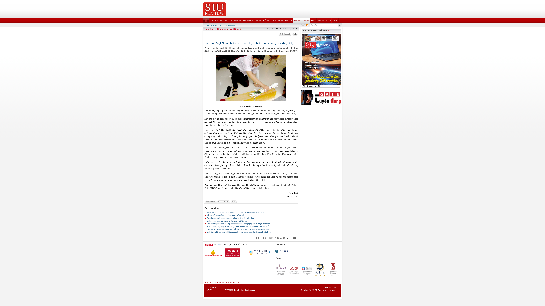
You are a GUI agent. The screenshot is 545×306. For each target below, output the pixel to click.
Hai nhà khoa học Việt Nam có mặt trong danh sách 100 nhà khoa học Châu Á (238, 227)
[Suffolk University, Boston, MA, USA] (309, 269)
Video (239, 282)
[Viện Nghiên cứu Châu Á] (261, 252)
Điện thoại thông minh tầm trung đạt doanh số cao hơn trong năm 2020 (235, 212)
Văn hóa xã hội (248, 20)
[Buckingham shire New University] (296, 269)
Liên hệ (335, 288)
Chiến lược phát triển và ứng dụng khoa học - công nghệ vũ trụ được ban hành (238, 224)
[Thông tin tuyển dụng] (321, 97)
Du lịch (273, 20)
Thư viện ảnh (230, 282)
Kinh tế (313, 20)
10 (278, 238)
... (281, 238)
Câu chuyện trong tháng (218, 20)
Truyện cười (209, 282)
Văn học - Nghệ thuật (284, 20)
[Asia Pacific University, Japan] (283, 269)
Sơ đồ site (327, 288)
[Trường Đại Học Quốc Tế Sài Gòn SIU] (217, 252)
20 (284, 238)
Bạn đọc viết (219, 282)
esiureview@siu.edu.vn (249, 290)
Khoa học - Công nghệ (301, 20)
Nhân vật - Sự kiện (324, 20)
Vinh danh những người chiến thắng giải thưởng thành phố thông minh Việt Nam (239, 232)
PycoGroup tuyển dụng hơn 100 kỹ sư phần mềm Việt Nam (230, 218)
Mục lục (335, 20)
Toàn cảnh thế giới (234, 20)
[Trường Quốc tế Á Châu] (239, 252)
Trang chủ (252, 29)
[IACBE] (281, 251)
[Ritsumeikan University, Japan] (322, 269)
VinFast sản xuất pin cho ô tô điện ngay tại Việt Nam (228, 221)
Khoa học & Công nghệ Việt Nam (221, 29)
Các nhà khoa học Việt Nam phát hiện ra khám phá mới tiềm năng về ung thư (238, 229)
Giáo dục (258, 20)
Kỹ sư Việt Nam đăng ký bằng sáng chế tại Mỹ (225, 215)
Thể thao (266, 20)
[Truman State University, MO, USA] (335, 269)
